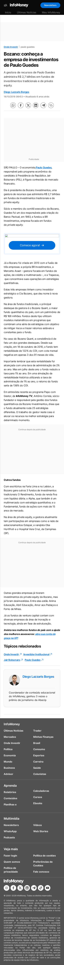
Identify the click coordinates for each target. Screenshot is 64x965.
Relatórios (10, 792)
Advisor (8, 774)
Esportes (38, 755)
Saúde (37, 767)
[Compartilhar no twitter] (28, 105)
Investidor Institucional (36, 654)
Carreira (38, 761)
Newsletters (50, 5)
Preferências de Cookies (43, 863)
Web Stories (40, 831)
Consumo (39, 749)
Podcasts (9, 837)
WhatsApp (10, 831)
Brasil (36, 743)
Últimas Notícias (26, 12)
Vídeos (37, 825)
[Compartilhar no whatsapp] (13, 105)
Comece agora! (30, 245)
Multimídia (11, 818)
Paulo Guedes (43, 167)
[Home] (19, 5)
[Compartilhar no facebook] (20, 105)
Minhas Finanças (43, 736)
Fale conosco (41, 871)
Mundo (8, 761)
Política (8, 749)
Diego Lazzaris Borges (16, 91)
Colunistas (39, 774)
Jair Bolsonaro (12, 659)
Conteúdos (10, 798)
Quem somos (12, 861)
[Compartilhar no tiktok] (40, 888)
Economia (10, 755)
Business (9, 767)
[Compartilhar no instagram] (6, 888)
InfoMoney (12, 724)
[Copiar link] (51, 105)
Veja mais (11, 849)
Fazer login (10, 855)
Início (8, 12)
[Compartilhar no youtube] (47, 888)
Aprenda (10, 785)
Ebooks (37, 803)
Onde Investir (11, 47)
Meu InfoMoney (51, 12)
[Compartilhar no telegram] (43, 105)
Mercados (10, 736)
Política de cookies (44, 855)
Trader (37, 730)
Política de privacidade (11, 869)
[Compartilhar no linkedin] (36, 105)
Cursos (37, 797)
